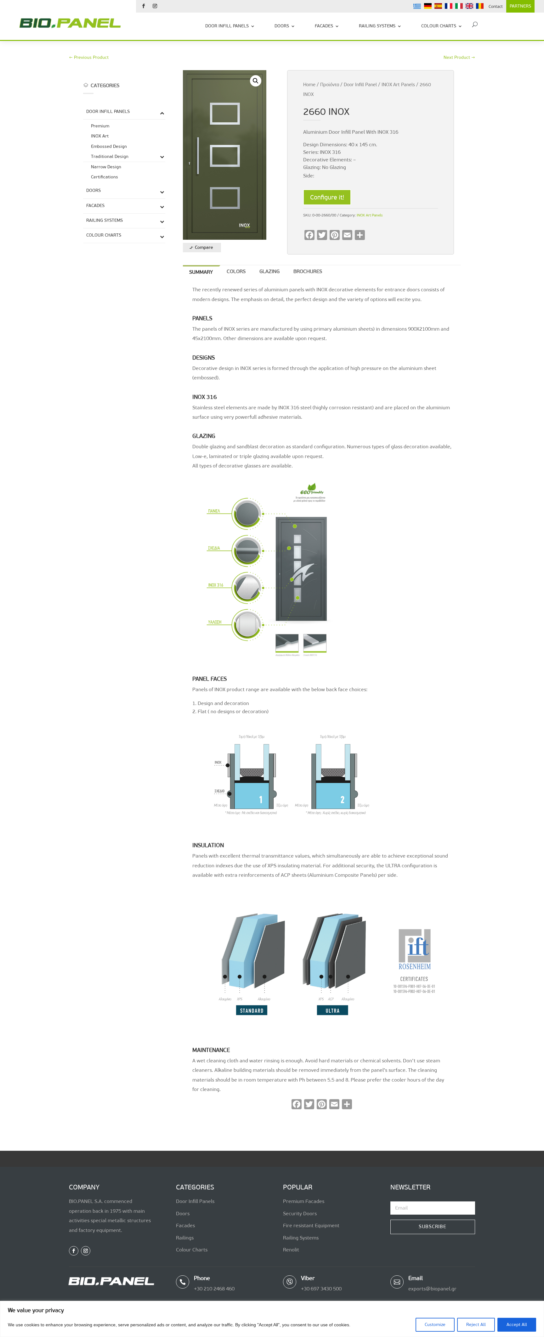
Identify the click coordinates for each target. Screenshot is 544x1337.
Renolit (291, 1250)
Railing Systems (301, 1238)
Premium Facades (303, 1201)
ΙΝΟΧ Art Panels (398, 84)
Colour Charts (191, 1250)
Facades (185, 1225)
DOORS (282, 26)
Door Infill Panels (195, 1201)
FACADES (324, 26)
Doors (183, 1214)
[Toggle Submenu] (162, 112)
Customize (435, 1324)
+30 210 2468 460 (214, 1289)
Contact (496, 6)
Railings (185, 1238)
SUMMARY (201, 272)
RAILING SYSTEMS (377, 26)
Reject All (476, 1324)
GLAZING (269, 271)
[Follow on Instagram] (154, 6)
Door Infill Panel (360, 84)
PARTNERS (520, 6)
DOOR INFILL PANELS (227, 26)
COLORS (236, 271)
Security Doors (300, 1214)
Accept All (517, 1324)
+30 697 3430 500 (321, 1289)
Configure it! (327, 197)
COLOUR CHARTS (438, 26)
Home (309, 84)
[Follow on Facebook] (143, 6)
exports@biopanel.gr (432, 1289)
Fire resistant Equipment (311, 1225)
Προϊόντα (329, 84)
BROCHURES (307, 271)
